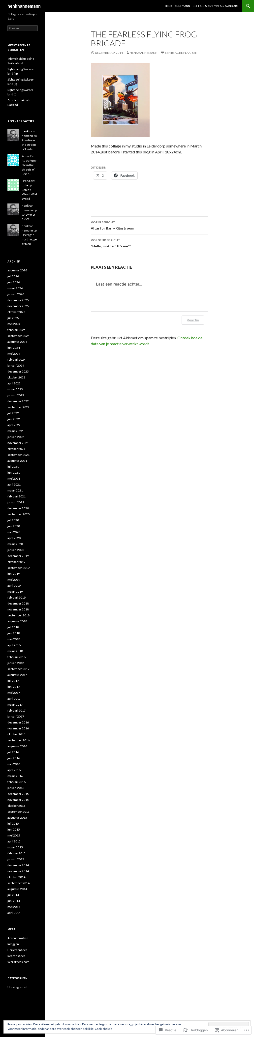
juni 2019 (13, 574)
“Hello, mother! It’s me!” (111, 243)
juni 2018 (13, 633)
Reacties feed (16, 956)
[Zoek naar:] (22, 28)
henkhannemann (24, 6)
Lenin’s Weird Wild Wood (29, 194)
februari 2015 (16, 853)
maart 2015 (15, 847)
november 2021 (18, 443)
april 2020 (14, 538)
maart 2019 (15, 591)
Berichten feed (17, 950)
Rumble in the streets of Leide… (29, 144)
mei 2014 (13, 907)
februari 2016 (16, 782)
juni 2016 (13, 758)
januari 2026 (15, 294)
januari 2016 (15, 788)
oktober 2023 (16, 377)
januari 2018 (15, 663)
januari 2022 (15, 437)
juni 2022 (13, 419)
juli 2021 (13, 466)
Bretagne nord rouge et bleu (29, 239)
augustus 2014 (17, 889)
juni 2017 (13, 687)
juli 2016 (13, 752)
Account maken (17, 938)
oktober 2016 (16, 734)
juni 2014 (13, 901)
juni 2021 (13, 472)
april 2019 (14, 585)
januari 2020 (15, 550)
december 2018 (18, 603)
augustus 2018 (17, 621)
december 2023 (18, 371)
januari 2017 (15, 716)
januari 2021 (15, 502)
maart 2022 (15, 431)
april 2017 (14, 698)
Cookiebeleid (103, 1029)
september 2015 (18, 811)
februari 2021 (16, 496)
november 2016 (18, 728)
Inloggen (13, 944)
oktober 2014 (16, 877)
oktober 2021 (16, 449)
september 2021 (18, 455)
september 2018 (18, 615)
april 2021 (14, 484)
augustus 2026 (17, 270)
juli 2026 (13, 276)
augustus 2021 (17, 460)
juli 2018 (13, 627)
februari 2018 (16, 657)
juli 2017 (13, 681)
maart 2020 (15, 544)
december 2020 (18, 508)
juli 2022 (13, 413)
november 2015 (18, 800)
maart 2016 (15, 776)
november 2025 (18, 306)
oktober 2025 (16, 312)
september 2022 (18, 407)
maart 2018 (15, 651)
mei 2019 (13, 579)
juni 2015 (13, 829)
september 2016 (18, 740)
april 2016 (14, 770)
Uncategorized (17, 987)
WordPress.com (18, 962)
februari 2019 (16, 597)
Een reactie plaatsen (181, 53)
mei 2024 (13, 353)
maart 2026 (15, 288)
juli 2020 (13, 520)
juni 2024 (13, 347)
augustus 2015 (17, 817)
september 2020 (18, 514)
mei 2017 (13, 692)
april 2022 (14, 425)
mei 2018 (13, 639)
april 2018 (14, 645)
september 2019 (18, 568)
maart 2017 (15, 704)
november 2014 (18, 871)
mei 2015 (13, 835)
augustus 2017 (17, 675)
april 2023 (14, 383)
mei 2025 (13, 324)
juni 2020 (13, 526)
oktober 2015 (16, 805)
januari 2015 (15, 859)
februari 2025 (16, 330)
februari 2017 (16, 710)
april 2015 (14, 841)
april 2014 (14, 913)
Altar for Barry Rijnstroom (112, 225)
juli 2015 (13, 823)
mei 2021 (13, 478)
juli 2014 (13, 895)
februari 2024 (16, 359)
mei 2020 (13, 532)
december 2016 (18, 722)
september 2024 (18, 336)
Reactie (193, 320)
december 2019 (18, 556)
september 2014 (18, 883)
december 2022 (18, 401)
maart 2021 (15, 490)
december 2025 (18, 300)
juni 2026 (13, 282)
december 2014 (18, 865)
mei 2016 (13, 764)
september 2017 (18, 669)
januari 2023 (15, 395)
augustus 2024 (17, 342)
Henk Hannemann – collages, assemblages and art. (202, 5)
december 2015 (18, 794)
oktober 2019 (16, 562)
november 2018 (18, 609)
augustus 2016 (17, 746)
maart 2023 (15, 389)
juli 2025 (13, 318)
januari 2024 (15, 365)
